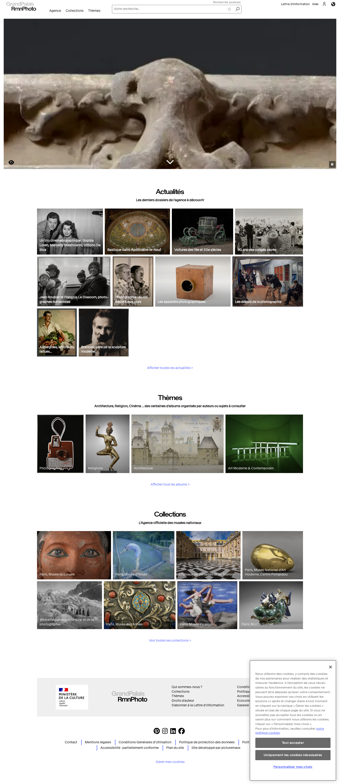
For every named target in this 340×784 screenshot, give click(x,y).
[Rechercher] (237, 9)
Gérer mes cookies (170, 762)
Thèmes (94, 10)
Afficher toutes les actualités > (170, 368)
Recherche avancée (227, 2)
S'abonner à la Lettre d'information (198, 705)
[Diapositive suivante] (330, 94)
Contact (71, 742)
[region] (293, 720)
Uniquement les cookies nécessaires (293, 754)
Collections (74, 10)
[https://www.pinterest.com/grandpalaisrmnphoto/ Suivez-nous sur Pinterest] (157, 732)
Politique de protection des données (207, 742)
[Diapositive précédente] (10, 94)
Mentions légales (98, 742)
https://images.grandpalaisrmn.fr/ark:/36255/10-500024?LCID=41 (8, 162)
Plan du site (175, 748)
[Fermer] (330, 667)
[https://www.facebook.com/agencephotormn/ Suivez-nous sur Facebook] (181, 732)
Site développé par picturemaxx (216, 748)
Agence (55, 10)
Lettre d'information (295, 4)
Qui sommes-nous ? (187, 687)
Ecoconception (249, 700)
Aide (315, 4)
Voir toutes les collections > (170, 640)
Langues (333, 4)
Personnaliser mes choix (292, 766)
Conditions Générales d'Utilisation (145, 742)
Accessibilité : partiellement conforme (129, 748)
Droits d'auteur (183, 700)
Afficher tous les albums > (170, 484)
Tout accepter (293, 742)
